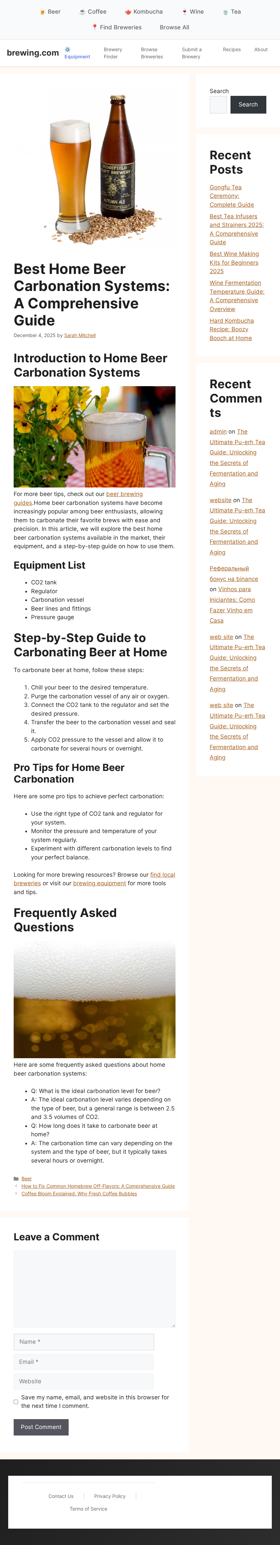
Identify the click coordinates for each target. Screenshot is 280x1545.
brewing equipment (99, 883)
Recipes (232, 49)
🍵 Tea (231, 11)
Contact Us (60, 1496)
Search (219, 91)
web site (221, 636)
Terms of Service (88, 1509)
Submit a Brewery (192, 52)
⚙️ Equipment (77, 52)
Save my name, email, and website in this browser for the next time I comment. (95, 1402)
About (261, 49)
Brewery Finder (113, 52)
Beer (27, 1178)
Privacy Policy (110, 1496)
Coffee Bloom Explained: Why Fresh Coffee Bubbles (79, 1193)
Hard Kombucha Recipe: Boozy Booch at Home (232, 329)
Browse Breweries (152, 52)
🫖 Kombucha (144, 11)
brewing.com (33, 53)
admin (218, 431)
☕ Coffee (93, 11)
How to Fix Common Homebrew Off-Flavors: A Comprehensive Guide (98, 1186)
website (221, 500)
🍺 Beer (50, 11)
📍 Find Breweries (116, 27)
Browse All (174, 27)
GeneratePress (206, 1505)
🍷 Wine (192, 11)
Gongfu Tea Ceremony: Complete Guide (232, 196)
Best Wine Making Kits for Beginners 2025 (234, 262)
